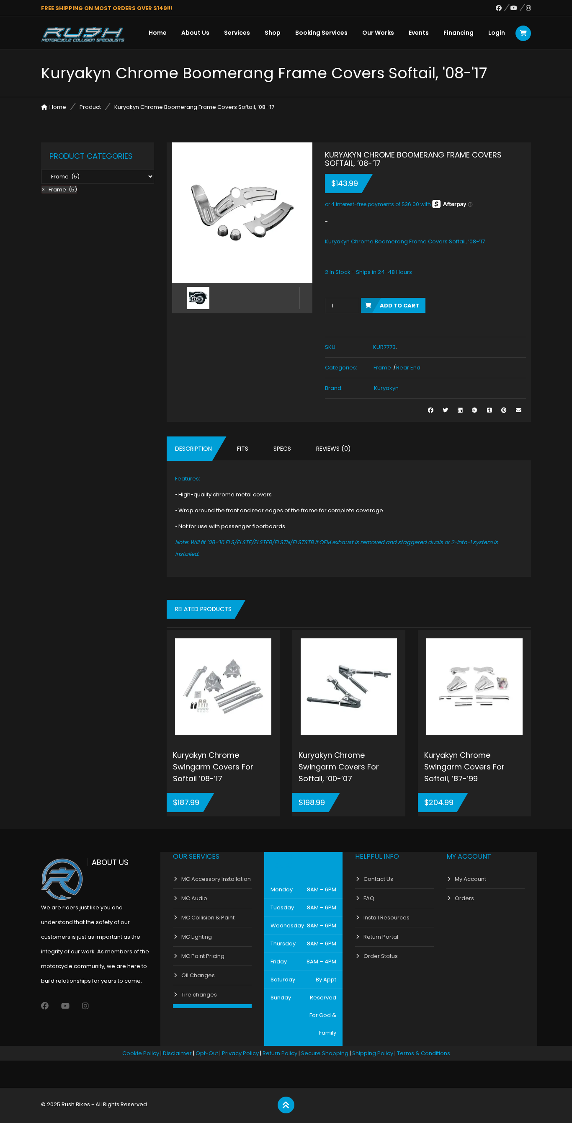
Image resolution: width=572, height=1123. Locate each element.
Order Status (380, 956)
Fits (242, 448)
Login (496, 32)
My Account (470, 879)
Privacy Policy (240, 1053)
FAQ (368, 898)
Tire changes (199, 995)
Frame (382, 368)
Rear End (408, 368)
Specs (282, 448)
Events (419, 32)
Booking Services (321, 32)
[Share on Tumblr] (489, 410)
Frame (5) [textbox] (59, 190)
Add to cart (399, 306)
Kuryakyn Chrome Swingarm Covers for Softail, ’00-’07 (339, 767)
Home (158, 32)
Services (237, 32)
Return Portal (380, 937)
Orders (464, 898)
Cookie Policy (140, 1053)
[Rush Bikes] (83, 34)
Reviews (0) (333, 448)
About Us (195, 32)
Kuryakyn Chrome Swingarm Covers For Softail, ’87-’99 (464, 767)
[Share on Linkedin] (460, 410)
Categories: (341, 368)
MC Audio (194, 898)
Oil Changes (198, 975)
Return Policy (280, 1053)
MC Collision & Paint (207, 918)
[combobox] (59, 189)
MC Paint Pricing (202, 956)
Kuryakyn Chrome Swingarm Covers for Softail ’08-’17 (213, 767)
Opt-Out (207, 1053)
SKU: (331, 347)
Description (193, 448)
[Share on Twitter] (445, 410)
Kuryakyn (386, 388)
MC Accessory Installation (216, 879)
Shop (273, 32)
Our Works (378, 32)
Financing (458, 32)
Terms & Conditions (423, 1053)
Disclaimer (177, 1053)
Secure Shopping (324, 1053)
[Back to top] (286, 1105)
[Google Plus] (474, 410)
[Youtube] (518, 8)
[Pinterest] (504, 410)
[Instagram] (528, 8)
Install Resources (386, 918)
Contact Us (378, 879)
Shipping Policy (372, 1053)
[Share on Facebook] (430, 410)
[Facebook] (503, 8)
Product (90, 107)
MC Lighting (196, 937)
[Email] (518, 410)
